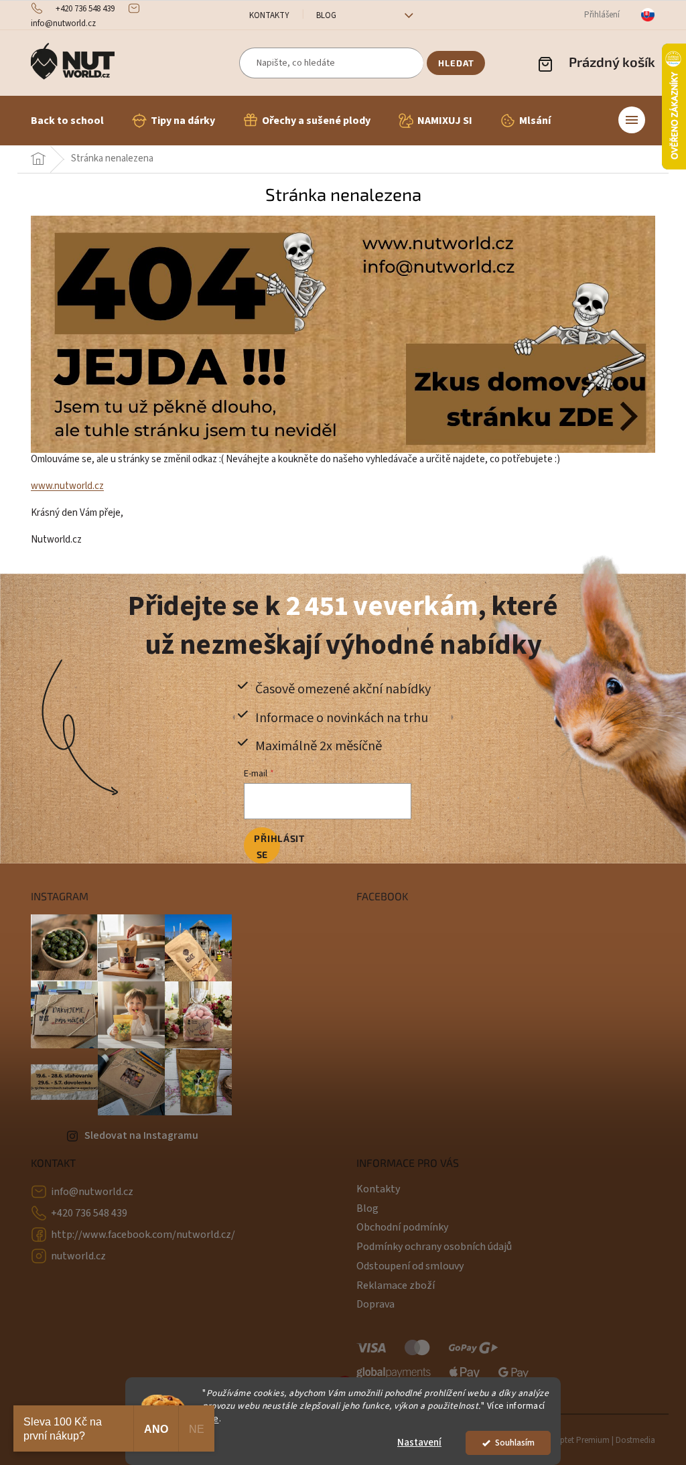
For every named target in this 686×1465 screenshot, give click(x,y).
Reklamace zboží (395, 1285)
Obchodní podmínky (402, 1227)
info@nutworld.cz (92, 1191)
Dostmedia (635, 1440)
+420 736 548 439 (89, 1213)
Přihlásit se (267, 846)
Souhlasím (515, 1442)
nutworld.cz (78, 1256)
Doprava (375, 1304)
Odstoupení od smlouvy (410, 1266)
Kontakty (269, 15)
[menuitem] (67, 120)
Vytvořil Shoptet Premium (563, 1440)
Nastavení (419, 1443)
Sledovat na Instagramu (141, 1135)
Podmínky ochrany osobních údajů (434, 1246)
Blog (326, 15)
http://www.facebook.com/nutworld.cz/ (143, 1234)
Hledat (456, 63)
